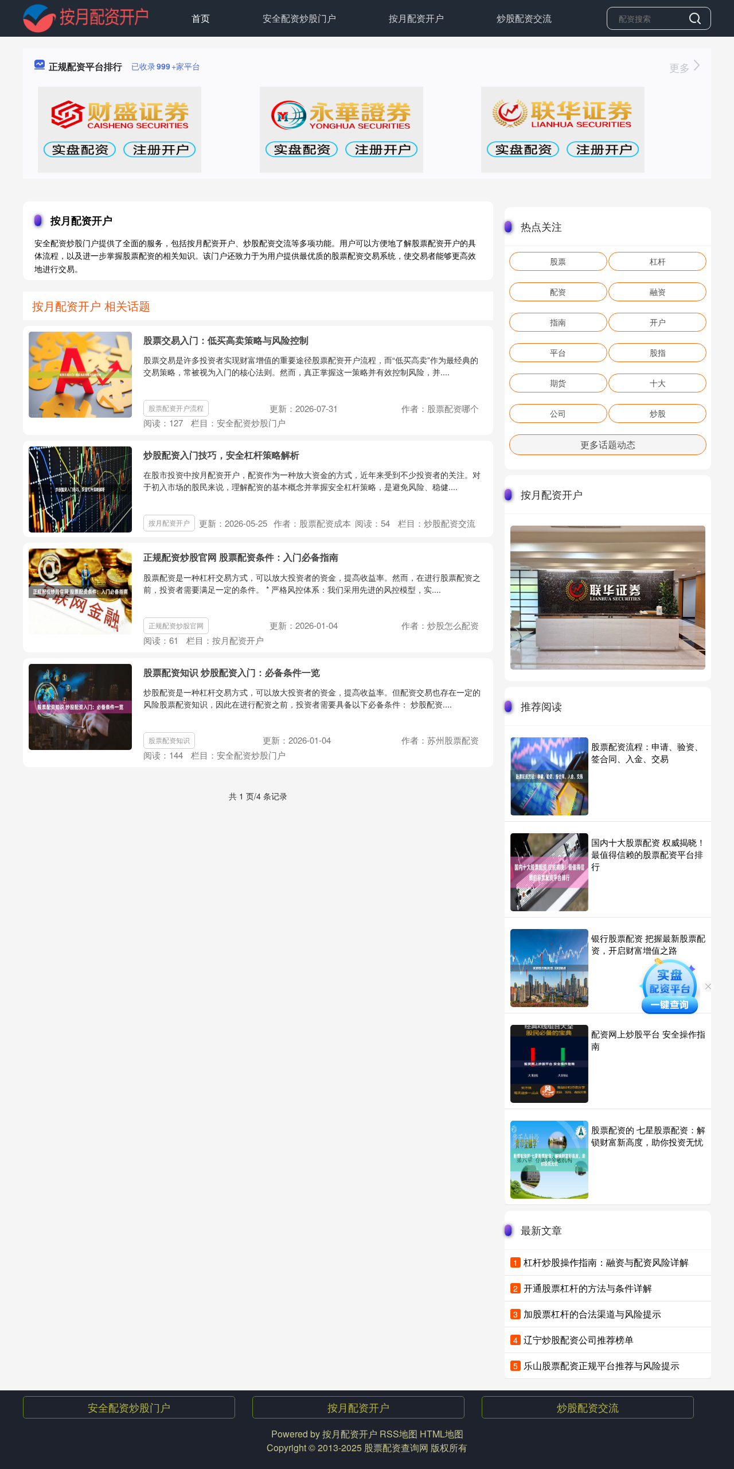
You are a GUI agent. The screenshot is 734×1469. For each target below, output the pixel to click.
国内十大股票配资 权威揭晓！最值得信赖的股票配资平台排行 (648, 854)
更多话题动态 (607, 444)
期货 (558, 382)
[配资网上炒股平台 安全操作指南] (549, 1064)
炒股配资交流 (524, 18)
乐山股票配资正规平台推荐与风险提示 (602, 1365)
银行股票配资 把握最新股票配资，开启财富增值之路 (648, 944)
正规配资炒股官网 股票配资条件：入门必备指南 (240, 556)
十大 (658, 382)
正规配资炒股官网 (176, 625)
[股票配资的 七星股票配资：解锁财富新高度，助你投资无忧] (549, 1160)
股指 (658, 352)
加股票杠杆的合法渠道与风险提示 (592, 1313)
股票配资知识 (169, 740)
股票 (558, 261)
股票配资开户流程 (176, 408)
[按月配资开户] (86, 17)
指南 (558, 322)
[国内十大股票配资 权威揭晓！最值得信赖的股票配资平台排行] (549, 872)
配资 (558, 291)
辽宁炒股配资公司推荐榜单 (579, 1339)
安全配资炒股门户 (299, 18)
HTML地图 (441, 1433)
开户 (658, 322)
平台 (558, 352)
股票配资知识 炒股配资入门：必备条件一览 (231, 672)
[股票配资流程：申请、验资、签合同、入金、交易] (549, 776)
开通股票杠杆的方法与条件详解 (588, 1288)
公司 (558, 413)
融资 (658, 291)
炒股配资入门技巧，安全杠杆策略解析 (221, 454)
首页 (201, 18)
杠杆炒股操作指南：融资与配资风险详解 (606, 1262)
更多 (681, 67)
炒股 (658, 413)
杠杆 (658, 261)
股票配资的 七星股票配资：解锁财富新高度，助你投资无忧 (648, 1136)
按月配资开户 (416, 18)
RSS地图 (398, 1433)
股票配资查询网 (396, 1447)
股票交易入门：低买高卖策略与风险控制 (226, 340)
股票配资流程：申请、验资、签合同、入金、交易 (647, 752)
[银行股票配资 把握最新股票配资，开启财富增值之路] (549, 968)
